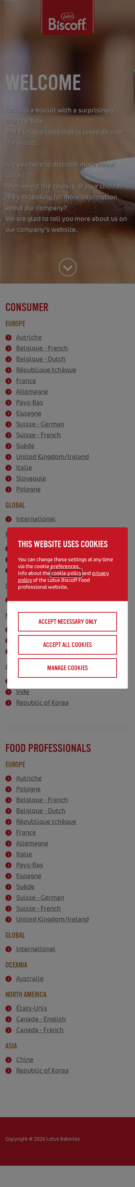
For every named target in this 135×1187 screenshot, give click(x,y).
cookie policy (66, 573)
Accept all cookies (67, 644)
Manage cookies (67, 668)
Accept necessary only (68, 621)
